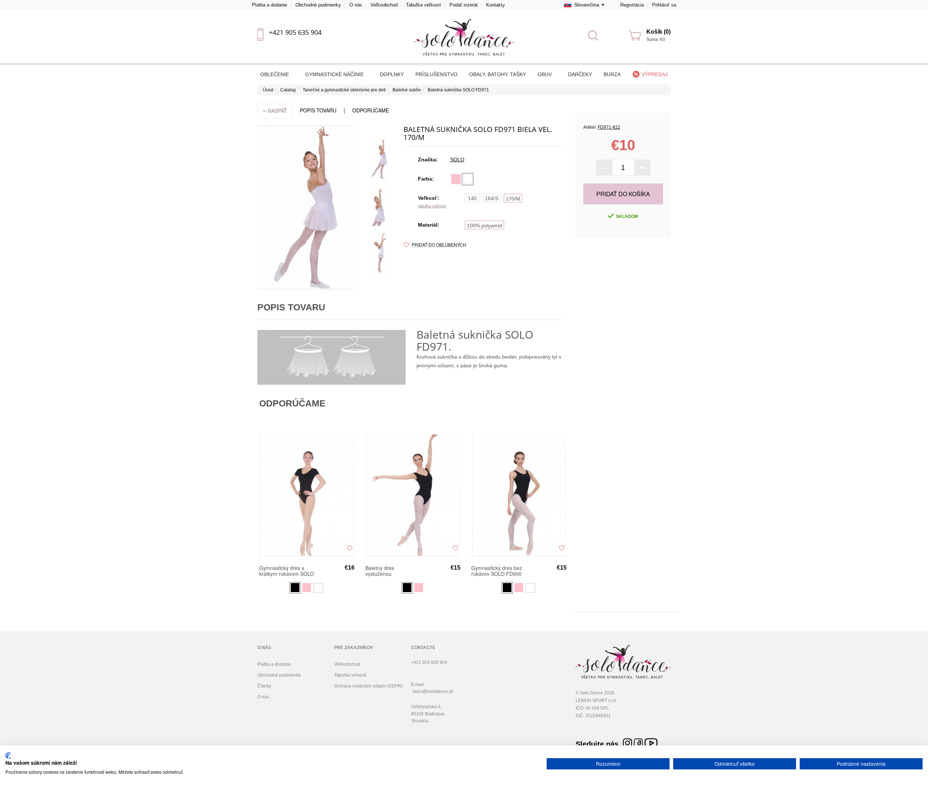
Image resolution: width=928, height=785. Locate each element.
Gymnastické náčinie (335, 74)
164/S (491, 198)
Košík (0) (658, 32)
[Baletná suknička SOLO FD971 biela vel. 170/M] (379, 159)
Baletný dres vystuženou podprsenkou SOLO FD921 (388, 571)
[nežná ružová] (456, 179)
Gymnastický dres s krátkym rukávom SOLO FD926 (286, 571)
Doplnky (392, 74)
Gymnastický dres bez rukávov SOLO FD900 (496, 571)
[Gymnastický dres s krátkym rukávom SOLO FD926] (307, 495)
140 (472, 198)
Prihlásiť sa (664, 5)
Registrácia (632, 5)
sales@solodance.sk (432, 691)
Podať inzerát (464, 5)
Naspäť (275, 110)
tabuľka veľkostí (432, 206)
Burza (612, 74)
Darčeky (580, 74)
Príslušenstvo (436, 74)
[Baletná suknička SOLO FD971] (306, 207)
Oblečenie (275, 74)
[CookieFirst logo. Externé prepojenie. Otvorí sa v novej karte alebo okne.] (8, 755)
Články (264, 686)
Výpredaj (655, 74)
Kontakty (495, 5)
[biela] (467, 179)
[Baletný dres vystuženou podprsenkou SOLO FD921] (413, 495)
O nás (355, 5)
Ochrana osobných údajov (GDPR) (368, 686)
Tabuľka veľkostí (423, 5)
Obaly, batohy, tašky (497, 74)
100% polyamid (484, 225)
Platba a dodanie (269, 5)
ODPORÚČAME (370, 110)
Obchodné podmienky (318, 5)
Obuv (545, 74)
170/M (513, 199)
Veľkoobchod (384, 5)
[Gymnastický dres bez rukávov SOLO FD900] (519, 495)
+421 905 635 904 (295, 32)
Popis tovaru (318, 110)
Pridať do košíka (623, 194)
